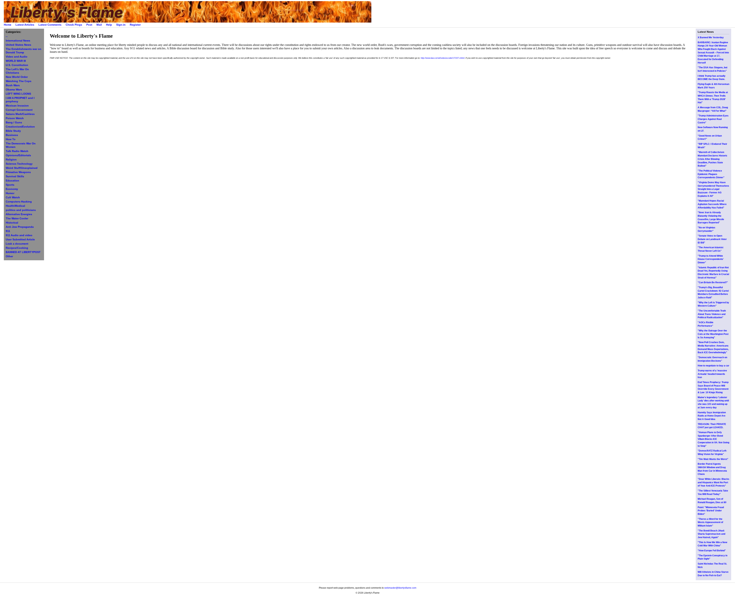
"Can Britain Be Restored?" (713, 282)
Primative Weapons (18, 172)
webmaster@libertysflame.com (400, 588)
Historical (12, 222)
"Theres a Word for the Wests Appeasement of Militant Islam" (710, 522)
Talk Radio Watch (17, 151)
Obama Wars (14, 89)
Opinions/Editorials (18, 155)
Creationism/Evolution (20, 126)
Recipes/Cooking (17, 248)
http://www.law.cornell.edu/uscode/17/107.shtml (442, 58)
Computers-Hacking (19, 201)
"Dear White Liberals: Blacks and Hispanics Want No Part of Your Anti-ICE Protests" (713, 482)
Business (12, 135)
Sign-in (121, 24)
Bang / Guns (14, 122)
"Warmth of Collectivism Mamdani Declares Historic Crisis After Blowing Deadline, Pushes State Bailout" (712, 159)
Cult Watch (13, 197)
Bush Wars (13, 85)
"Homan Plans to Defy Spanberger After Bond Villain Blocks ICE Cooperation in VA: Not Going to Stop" (713, 439)
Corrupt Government (19, 109)
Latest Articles (25, 24)
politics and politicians (21, 210)
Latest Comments (49, 24)
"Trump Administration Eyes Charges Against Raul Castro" (713, 119)
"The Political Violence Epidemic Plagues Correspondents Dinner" (711, 174)
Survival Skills (15, 176)
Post (89, 24)
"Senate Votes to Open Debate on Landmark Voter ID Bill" (712, 239)
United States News (18, 44)
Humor (10, 193)
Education (12, 180)
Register (135, 24)
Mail (99, 24)
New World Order (17, 77)
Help (109, 24)
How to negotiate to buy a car (713, 365)
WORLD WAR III (16, 60)
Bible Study (13, 130)
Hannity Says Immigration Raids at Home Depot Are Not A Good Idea (712, 415)
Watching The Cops (18, 81)
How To (11, 139)
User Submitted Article (20, 239)
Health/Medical (15, 205)
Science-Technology (19, 163)
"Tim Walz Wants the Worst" (713, 459)
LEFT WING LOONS (18, 93)
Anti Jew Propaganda (20, 226)
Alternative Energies (19, 214)
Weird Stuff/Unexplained (22, 168)
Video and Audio (16, 56)
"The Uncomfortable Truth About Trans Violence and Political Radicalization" (712, 314)
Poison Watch (15, 118)
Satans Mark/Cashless (20, 114)
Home (7, 24)
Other (9, 256)
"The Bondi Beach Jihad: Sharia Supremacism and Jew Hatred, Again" (711, 534)
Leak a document (17, 243)
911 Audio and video (19, 235)
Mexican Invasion (17, 105)
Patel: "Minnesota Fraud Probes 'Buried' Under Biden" (711, 510)
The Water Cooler (17, 218)
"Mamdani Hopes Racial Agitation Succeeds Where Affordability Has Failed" (712, 204)
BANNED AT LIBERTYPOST (23, 252)
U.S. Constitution (17, 65)
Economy (12, 189)
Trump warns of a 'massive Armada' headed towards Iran (712, 373)
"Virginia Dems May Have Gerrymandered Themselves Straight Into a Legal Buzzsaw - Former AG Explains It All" (713, 189)
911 (8, 231)
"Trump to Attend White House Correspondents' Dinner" (711, 259)
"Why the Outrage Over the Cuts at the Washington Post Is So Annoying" (713, 334)
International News (18, 40)
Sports (10, 184)
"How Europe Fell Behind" (712, 550)
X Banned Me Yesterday (711, 37)
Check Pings (74, 24)
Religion (11, 159)
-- (7, 36)
